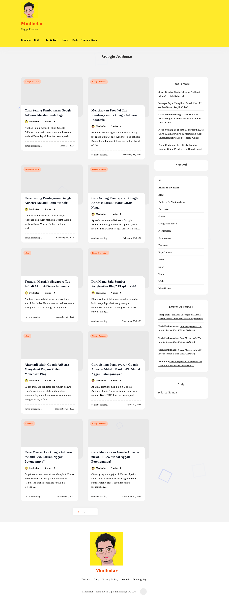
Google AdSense (32, 82)
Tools (75, 40)
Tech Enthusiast (167, 326)
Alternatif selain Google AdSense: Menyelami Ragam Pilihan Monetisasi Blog (47, 369)
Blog (36, 39)
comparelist (164, 314)
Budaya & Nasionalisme (172, 201)
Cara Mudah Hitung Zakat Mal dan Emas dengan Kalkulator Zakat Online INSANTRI (179, 118)
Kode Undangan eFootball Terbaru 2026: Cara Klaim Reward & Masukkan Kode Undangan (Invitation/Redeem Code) (181, 133)
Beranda (26, 40)
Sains (161, 259)
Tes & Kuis (52, 40)
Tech (161, 273)
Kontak (126, 579)
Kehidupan (164, 230)
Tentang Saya (89, 40)
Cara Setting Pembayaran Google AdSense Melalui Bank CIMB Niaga (114, 202)
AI (159, 180)
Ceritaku (29, 424)
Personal (163, 245)
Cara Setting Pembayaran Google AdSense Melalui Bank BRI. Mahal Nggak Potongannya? (115, 369)
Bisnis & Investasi (99, 253)
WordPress (164, 288)
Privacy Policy (110, 579)
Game (65, 40)
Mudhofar (32, 23)
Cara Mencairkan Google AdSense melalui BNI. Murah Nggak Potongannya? (48, 456)
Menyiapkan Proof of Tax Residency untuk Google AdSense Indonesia (114, 115)
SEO (161, 266)
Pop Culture (165, 252)
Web (160, 281)
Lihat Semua (169, 392)
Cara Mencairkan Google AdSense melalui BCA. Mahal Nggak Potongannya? (115, 456)
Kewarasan (164, 237)
